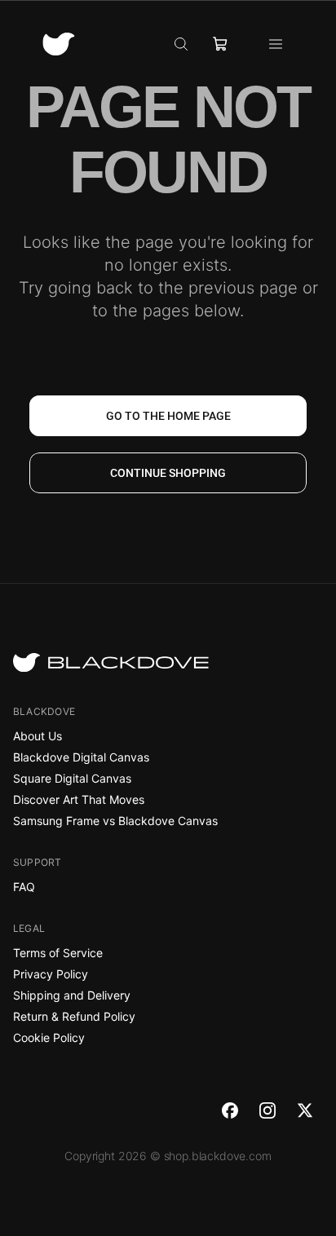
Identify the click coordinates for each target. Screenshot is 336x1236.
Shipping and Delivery (71, 995)
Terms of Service (58, 953)
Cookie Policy (49, 1037)
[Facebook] (230, 1110)
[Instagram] (267, 1110)
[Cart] (220, 44)
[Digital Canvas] (58, 44)
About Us (37, 736)
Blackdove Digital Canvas (81, 757)
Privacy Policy (50, 974)
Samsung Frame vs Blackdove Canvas (115, 821)
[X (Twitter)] (305, 1110)
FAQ (24, 887)
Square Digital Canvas (72, 778)
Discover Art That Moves (78, 799)
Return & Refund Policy (74, 1016)
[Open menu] (276, 44)
